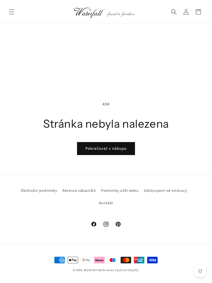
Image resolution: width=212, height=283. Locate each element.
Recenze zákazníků (79, 190)
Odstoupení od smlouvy (165, 190)
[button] (12, 12)
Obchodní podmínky (39, 190)
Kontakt (106, 203)
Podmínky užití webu (120, 190)
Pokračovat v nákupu (106, 148)
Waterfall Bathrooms (99, 270)
